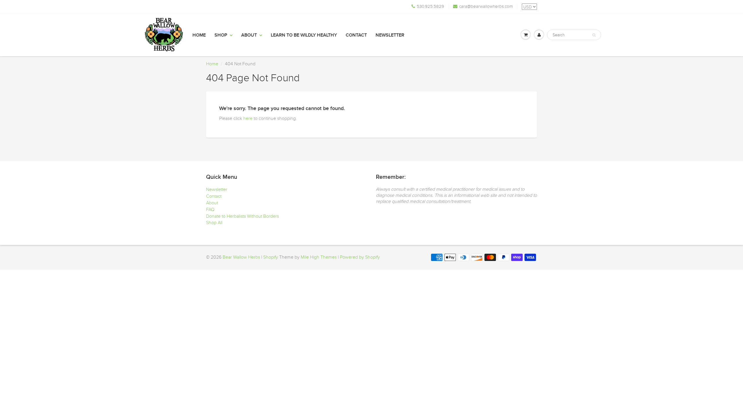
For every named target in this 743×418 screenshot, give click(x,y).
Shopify (270, 257)
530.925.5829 (430, 6)
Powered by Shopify (360, 257)
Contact (356, 35)
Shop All (214, 223)
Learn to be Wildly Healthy (304, 35)
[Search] (594, 35)
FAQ (210, 209)
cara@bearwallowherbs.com (486, 6)
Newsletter (390, 35)
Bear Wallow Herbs (241, 257)
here (248, 118)
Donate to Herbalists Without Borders (242, 216)
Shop (220, 35)
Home (199, 35)
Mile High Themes (319, 257)
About (249, 35)
